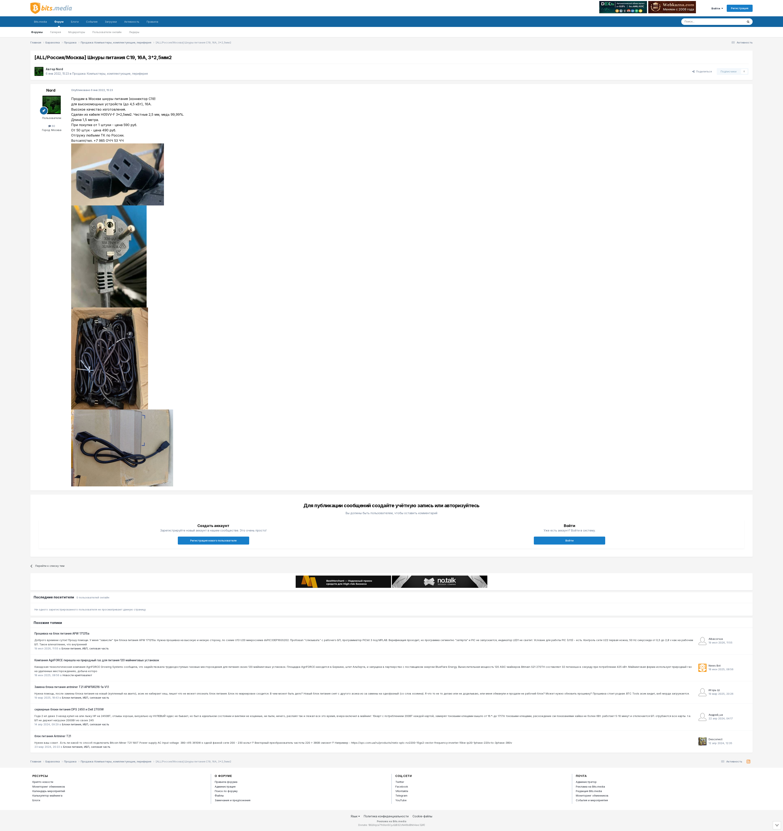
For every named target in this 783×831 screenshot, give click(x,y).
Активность (131, 21)
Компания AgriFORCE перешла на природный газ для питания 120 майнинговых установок (96, 660)
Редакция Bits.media (589, 791)
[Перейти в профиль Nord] (38, 71)
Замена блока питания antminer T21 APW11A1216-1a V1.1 (71, 687)
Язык (354, 816)
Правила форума (226, 781)
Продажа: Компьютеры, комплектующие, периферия (110, 73)
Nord (59, 69)
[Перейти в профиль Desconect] (702, 741)
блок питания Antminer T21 (52, 736)
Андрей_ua (716, 714)
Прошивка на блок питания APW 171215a (61, 633)
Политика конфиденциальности (386, 816)
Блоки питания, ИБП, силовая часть (85, 648)
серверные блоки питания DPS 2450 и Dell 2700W (69, 709)
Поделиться (703, 71)
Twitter (399, 781)
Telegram (401, 795)
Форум (59, 21)
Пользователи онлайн (107, 32)
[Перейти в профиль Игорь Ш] (702, 692)
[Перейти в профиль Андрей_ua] (702, 717)
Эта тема (732, 21)
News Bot (715, 665)
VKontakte (401, 791)
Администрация (225, 786)
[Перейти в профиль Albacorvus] (702, 641)
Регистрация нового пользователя (213, 540)
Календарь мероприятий (48, 791)
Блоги (75, 21)
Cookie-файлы (422, 816)
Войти (716, 8)
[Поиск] (748, 21)
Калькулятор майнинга (47, 795)
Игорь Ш (714, 690)
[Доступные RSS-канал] (748, 761)
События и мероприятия (592, 800)
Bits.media (40, 21)
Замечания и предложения (232, 800)
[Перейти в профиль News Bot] (702, 668)
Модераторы (76, 32)
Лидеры (134, 32)
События (91, 21)
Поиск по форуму (226, 791)
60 (53, 126)
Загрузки (111, 21)
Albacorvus (716, 638)
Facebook (401, 786)
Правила (152, 21)
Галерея (55, 32)
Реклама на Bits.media (590, 786)
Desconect (715, 739)
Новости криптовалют (77, 675)
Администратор (586, 781)
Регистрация (739, 8)
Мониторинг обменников (48, 786)
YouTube (401, 800)
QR (422, 825)
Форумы (37, 32)
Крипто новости (42, 781)
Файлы (219, 795)
